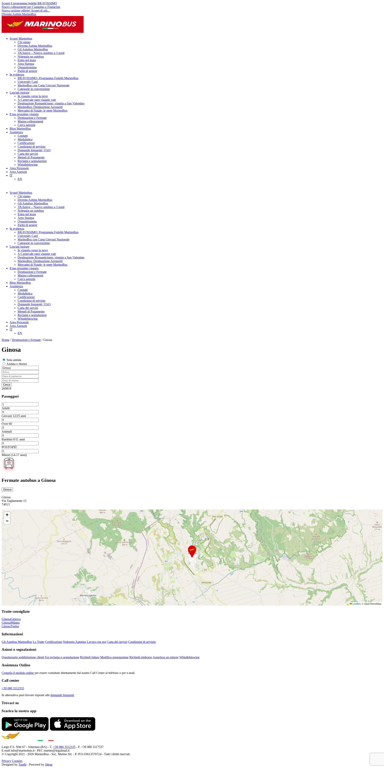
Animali (7, 431)
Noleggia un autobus (31, 56)
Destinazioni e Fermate (32, 117)
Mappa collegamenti (30, 121)
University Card (28, 81)
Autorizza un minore (166, 657)
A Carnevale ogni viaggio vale (37, 99)
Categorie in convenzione (34, 89)
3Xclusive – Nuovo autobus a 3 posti (41, 53)
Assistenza (16, 132)
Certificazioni (26, 143)
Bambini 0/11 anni (13, 439)
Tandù (22, 764)
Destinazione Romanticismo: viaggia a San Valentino (51, 103)
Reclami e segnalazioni (32, 161)
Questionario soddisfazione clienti (23, 657)
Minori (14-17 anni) (14, 455)
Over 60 (7, 423)
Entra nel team (27, 60)
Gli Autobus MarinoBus (33, 49)
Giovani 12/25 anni (14, 416)
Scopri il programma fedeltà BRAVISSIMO (29, 3)
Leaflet (356, 603)
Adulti (6, 408)
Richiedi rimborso (140, 657)
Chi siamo (24, 42)
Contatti (23, 135)
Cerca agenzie (26, 125)
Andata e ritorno (16, 364)
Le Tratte (38, 642)
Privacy (6, 761)
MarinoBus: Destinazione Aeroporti (40, 107)
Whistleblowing (28, 164)
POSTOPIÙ (9, 447)
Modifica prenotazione (114, 657)
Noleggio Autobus (74, 642)
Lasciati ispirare (19, 92)
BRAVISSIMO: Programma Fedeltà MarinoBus (48, 78)
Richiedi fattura (89, 657)
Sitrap (48, 764)
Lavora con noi (96, 642)
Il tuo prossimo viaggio (24, 114)
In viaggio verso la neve (33, 96)
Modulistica (25, 139)
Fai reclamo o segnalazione (62, 657)
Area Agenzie (18, 171)
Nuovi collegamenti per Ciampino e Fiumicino (31, 7)
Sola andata (14, 360)
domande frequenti (62, 695)
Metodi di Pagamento (31, 157)
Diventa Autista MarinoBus (19, 14)
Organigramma (27, 67)
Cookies (17, 761)
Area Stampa (26, 63)
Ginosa (7, 489)
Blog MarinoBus (20, 128)
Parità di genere (27, 71)
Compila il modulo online (18, 673)
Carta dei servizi (28, 153)
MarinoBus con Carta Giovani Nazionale (43, 85)
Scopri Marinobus (21, 38)
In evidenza (17, 74)
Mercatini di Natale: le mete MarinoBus (42, 110)
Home (5, 340)
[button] (192, 551)
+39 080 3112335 (13, 688)
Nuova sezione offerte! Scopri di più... (26, 10)
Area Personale (19, 168)
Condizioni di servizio (31, 146)
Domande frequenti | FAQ (34, 150)
